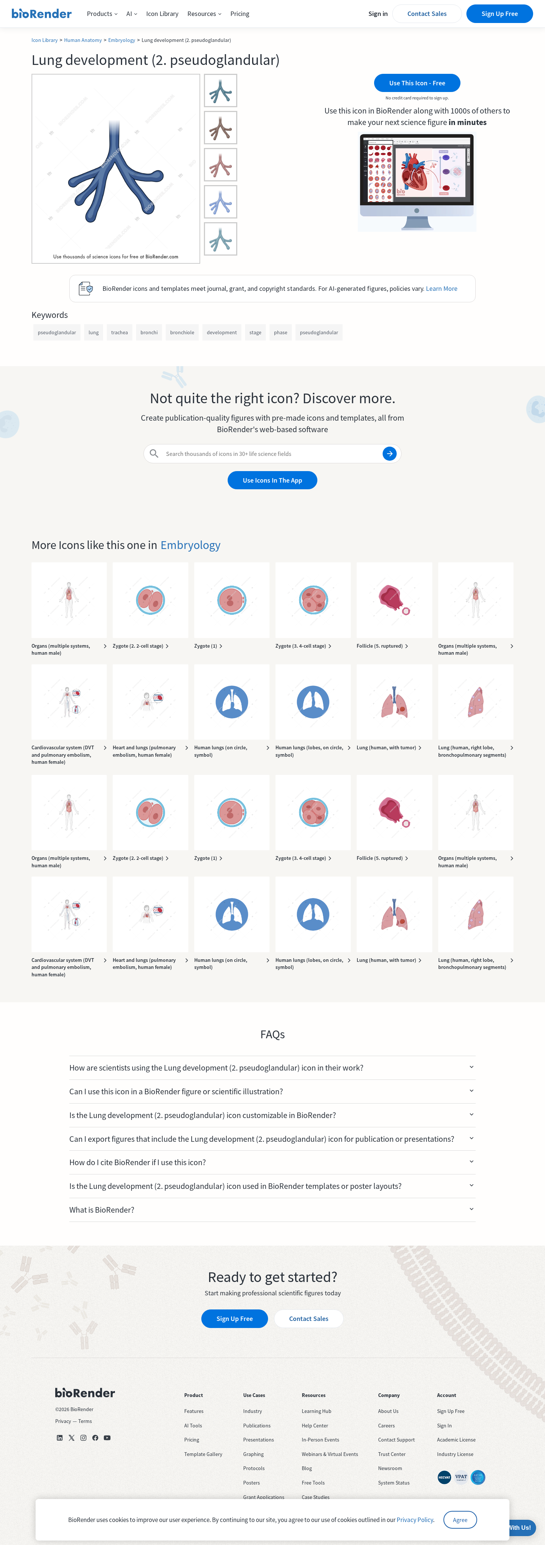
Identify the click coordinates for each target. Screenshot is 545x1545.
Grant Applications (263, 1497)
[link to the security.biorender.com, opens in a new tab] (444, 1477)
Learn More (442, 288)
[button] (102, 13)
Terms (85, 1421)
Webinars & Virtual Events (330, 1454)
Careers (386, 1425)
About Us (388, 1411)
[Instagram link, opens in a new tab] (83, 1437)
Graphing (253, 1454)
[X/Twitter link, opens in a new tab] (71, 1437)
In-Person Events (320, 1439)
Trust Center (392, 1454)
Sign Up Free (500, 13)
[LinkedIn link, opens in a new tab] (59, 1437)
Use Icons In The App (272, 480)
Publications (257, 1425)
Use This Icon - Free (417, 83)
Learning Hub (316, 1411)
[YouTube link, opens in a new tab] (107, 1437)
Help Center (315, 1425)
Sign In (444, 1425)
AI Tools (193, 1425)
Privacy (63, 1421)
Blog (307, 1468)
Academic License (456, 1439)
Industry (252, 1411)
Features (194, 1411)
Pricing (240, 13)
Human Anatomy (83, 40)
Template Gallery (203, 1454)
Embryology (121, 40)
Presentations (258, 1439)
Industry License (455, 1454)
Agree (460, 1519)
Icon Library (162, 13)
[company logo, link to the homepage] (42, 14)
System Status (394, 1482)
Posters (251, 1482)
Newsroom (390, 1468)
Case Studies (316, 1497)
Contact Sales (427, 13)
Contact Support (396, 1439)
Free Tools (313, 1482)
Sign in (378, 13)
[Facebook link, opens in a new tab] (95, 1437)
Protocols (254, 1468)
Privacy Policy (415, 1520)
